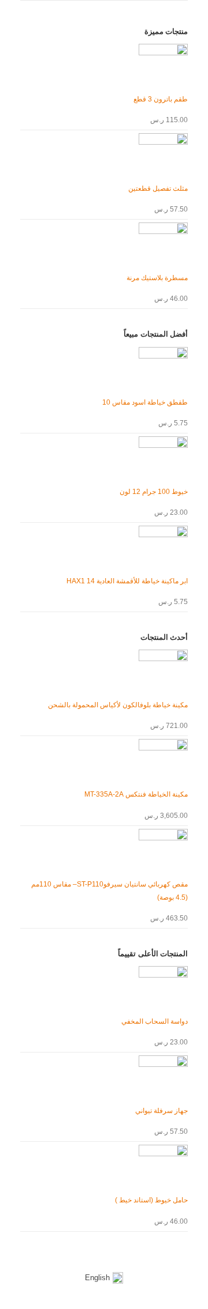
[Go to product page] (104, 68)
